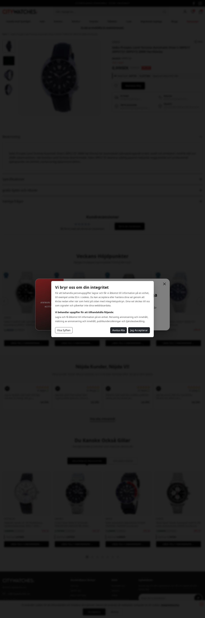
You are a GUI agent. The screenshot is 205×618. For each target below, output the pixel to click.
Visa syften (63, 330)
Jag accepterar (139, 330)
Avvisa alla (118, 330)
